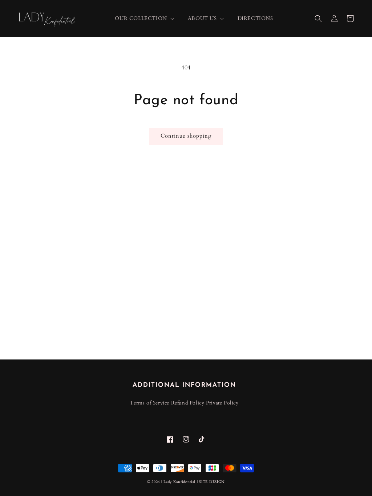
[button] (318, 19)
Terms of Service (149, 402)
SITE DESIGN (212, 481)
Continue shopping (186, 135)
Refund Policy (188, 402)
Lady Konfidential (179, 481)
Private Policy (222, 402)
